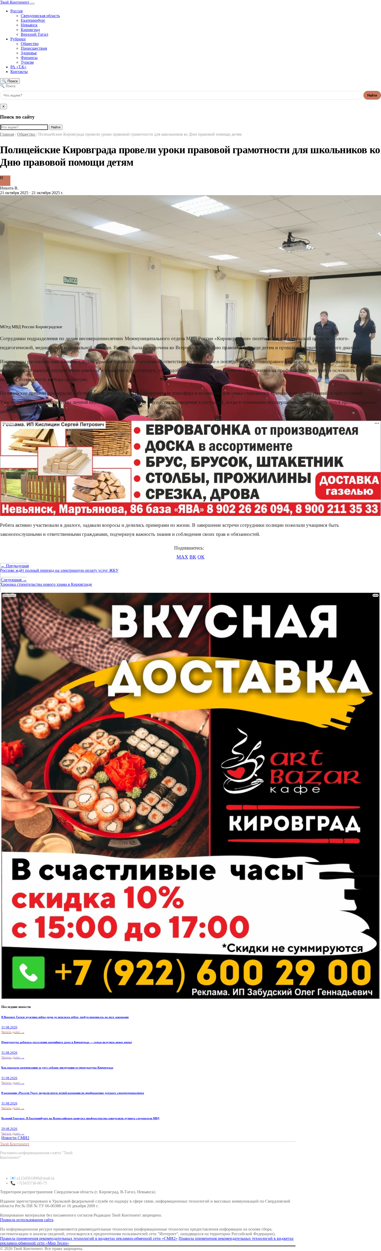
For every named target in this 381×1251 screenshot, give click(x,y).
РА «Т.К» (18, 67)
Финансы (29, 57)
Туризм (27, 62)
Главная (7, 134)
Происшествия (34, 48)
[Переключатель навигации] (32, 3)
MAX (182, 557)
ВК (192, 557)
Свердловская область (40, 15)
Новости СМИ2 (15, 1138)
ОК (200, 557)
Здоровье (29, 53)
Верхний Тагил (34, 34)
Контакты (19, 71)
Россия (16, 11)
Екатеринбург (33, 20)
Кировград (30, 29)
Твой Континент (15, 2)
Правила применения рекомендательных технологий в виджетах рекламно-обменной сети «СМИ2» (89, 1238)
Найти (372, 95)
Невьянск (29, 25)
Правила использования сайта (26, 1220)
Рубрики (18, 39)
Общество (30, 43)
